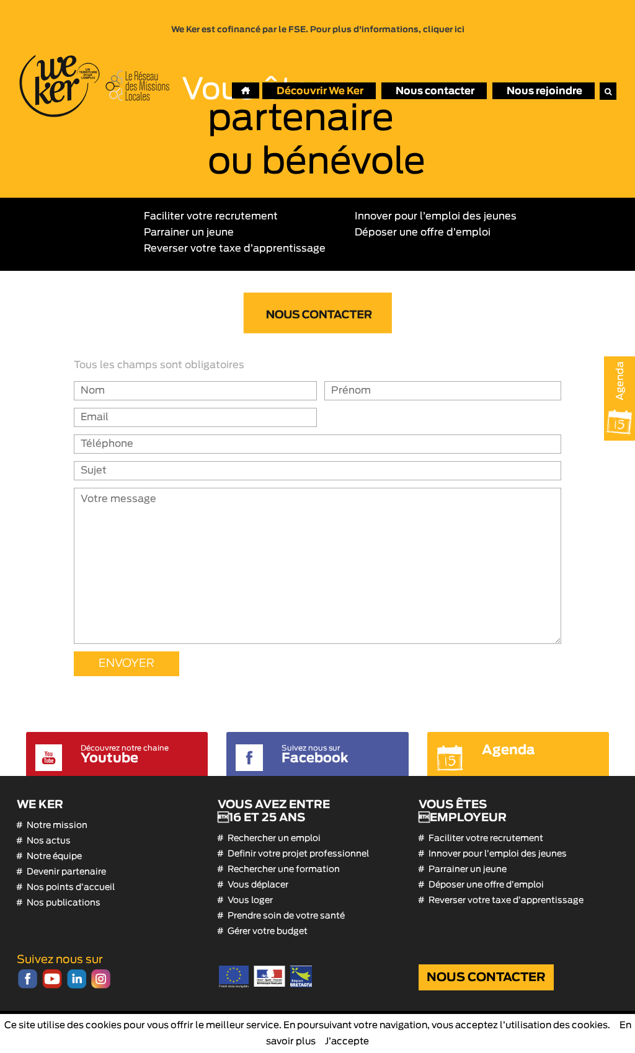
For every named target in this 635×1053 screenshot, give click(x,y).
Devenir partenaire (66, 872)
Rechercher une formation (284, 869)
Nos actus (49, 841)
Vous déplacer (258, 885)
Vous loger (250, 900)
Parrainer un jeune (189, 232)
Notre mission (57, 825)
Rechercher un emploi (274, 838)
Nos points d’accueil (71, 887)
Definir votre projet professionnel (298, 854)
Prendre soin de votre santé (286, 916)
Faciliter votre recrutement (211, 216)
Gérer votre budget (268, 931)
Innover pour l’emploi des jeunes (436, 216)
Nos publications (63, 903)
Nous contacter (486, 978)
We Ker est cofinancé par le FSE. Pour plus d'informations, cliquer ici (317, 29)
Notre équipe (54, 856)
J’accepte (347, 1041)
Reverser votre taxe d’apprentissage (235, 248)
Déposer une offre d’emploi (423, 232)
